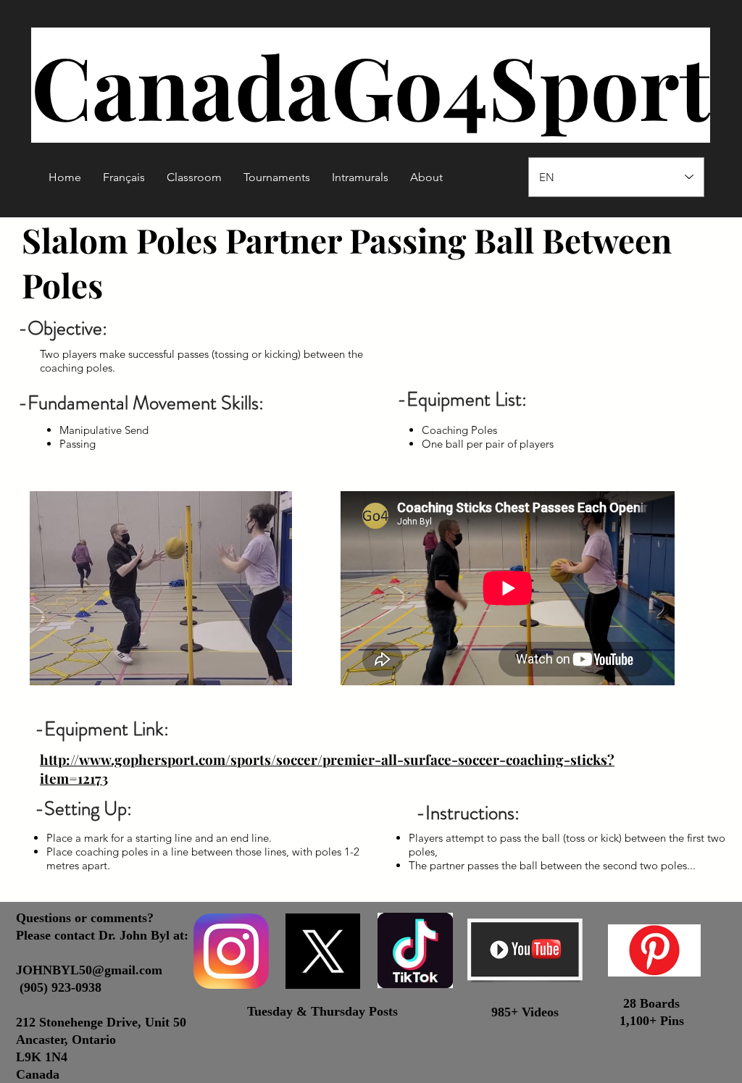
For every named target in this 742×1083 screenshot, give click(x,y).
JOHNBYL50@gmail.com (89, 970)
